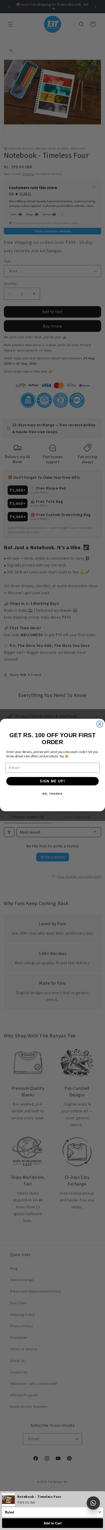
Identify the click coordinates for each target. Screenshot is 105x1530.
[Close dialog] (100, 724)
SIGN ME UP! (52, 781)
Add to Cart (52, 1523)
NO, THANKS (52, 793)
